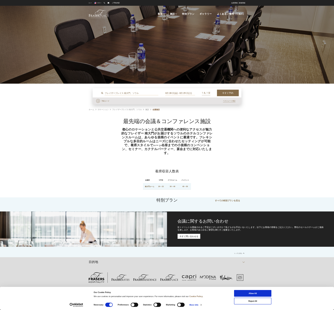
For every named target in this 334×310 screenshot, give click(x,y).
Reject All (252, 301)
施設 (172, 14)
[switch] (134, 305)
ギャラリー (206, 14)
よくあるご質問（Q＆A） (231, 14)
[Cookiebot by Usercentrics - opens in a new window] (76, 305)
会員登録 (234, 3)
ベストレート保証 (229, 101)
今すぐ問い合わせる (189, 236)
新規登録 (242, 3)
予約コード (105, 101)
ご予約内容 (116, 3)
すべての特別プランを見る (227, 200)
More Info (193, 305)
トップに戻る (238, 253)
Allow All (253, 293)
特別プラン (188, 14)
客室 (160, 14)
